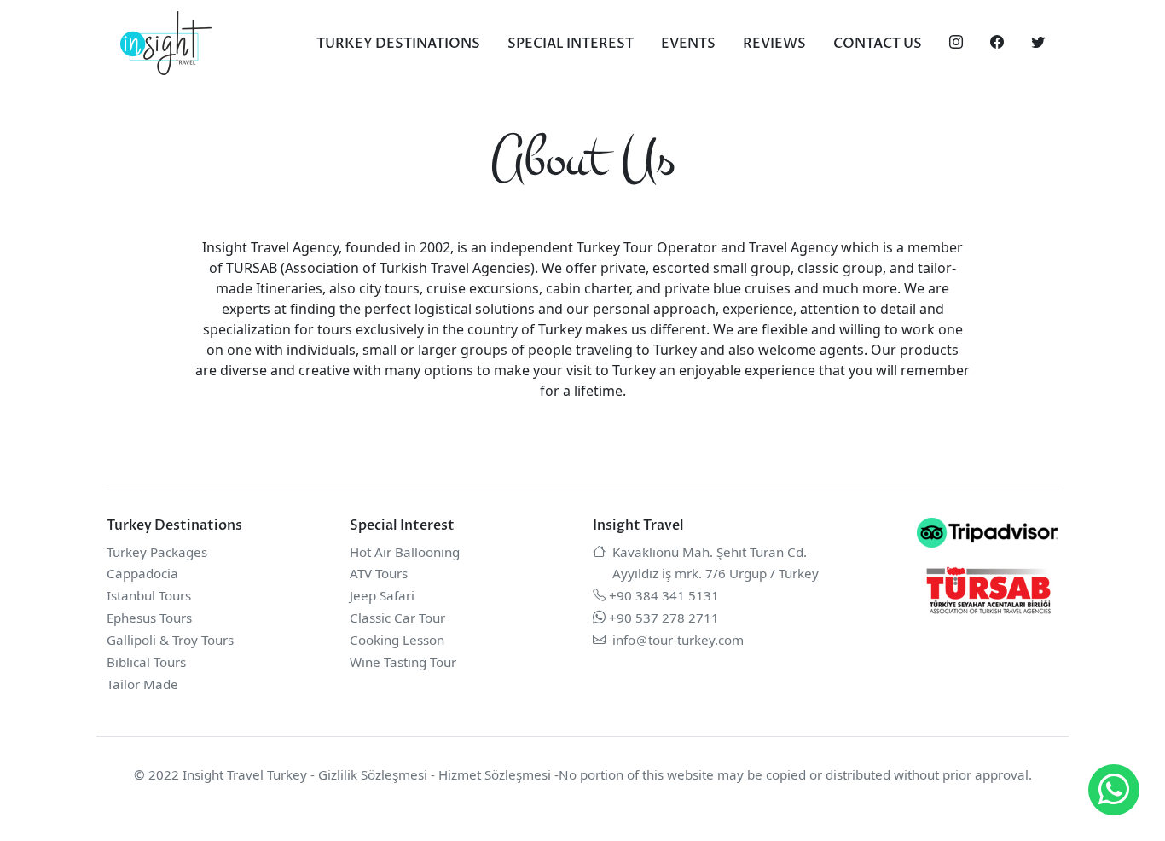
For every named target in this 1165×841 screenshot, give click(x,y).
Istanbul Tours (149, 595)
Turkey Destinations (398, 43)
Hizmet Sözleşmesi (494, 774)
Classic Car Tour (397, 617)
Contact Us (877, 43)
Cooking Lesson (397, 639)
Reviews (774, 43)
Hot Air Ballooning (405, 551)
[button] (1113, 789)
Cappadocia (142, 573)
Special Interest (570, 43)
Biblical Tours (146, 661)
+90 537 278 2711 (664, 617)
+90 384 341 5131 (664, 595)
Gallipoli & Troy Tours (170, 639)
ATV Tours (379, 573)
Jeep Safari (382, 595)
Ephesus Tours (149, 617)
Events (688, 43)
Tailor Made (142, 684)
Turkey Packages (157, 551)
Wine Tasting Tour (403, 661)
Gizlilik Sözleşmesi (372, 774)
